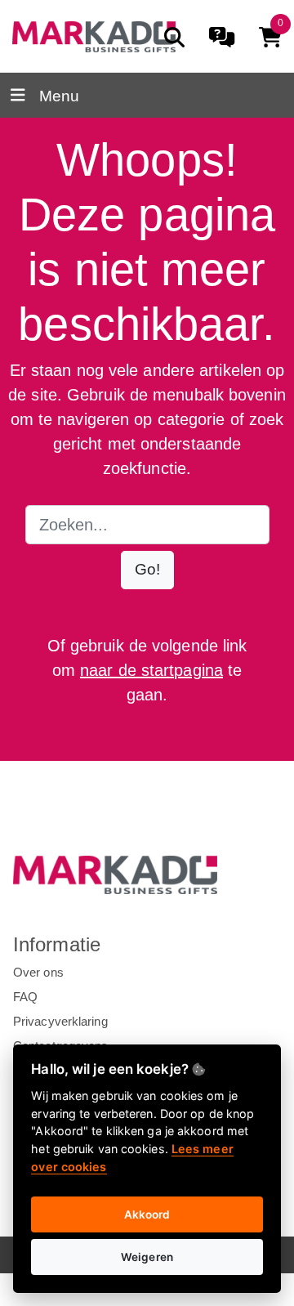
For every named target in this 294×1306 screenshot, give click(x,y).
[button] (147, 570)
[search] (174, 37)
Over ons (38, 972)
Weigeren (147, 1257)
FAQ (25, 997)
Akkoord (147, 1214)
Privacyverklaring (60, 1021)
